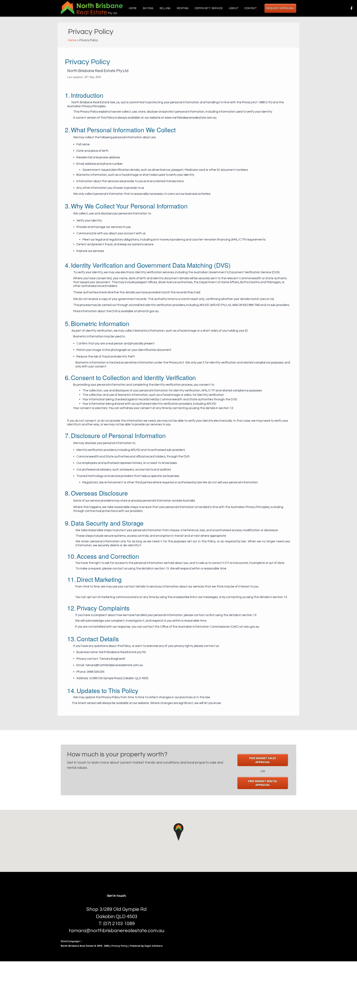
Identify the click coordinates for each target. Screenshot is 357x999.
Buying (148, 8)
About (233, 8)
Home (133, 8)
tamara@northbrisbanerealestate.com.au (116, 930)
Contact (250, 8)
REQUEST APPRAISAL (280, 8)
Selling (165, 8)
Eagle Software (153, 945)
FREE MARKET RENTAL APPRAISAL (262, 783)
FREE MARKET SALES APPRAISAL (262, 760)
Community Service (209, 8)
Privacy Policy (119, 945)
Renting (183, 8)
